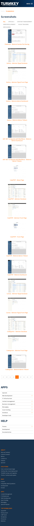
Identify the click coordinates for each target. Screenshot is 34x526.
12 (13, 377)
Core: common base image (8, 469)
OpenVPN (3, 510)
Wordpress (4, 517)
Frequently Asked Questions (8, 483)
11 (10, 377)
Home (3, 11)
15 (24, 377)
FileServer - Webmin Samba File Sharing (17, 44)
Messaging (7, 27)
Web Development (6, 498)
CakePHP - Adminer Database (17, 199)
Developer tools (6, 415)
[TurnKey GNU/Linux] (10, 5)
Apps (4, 387)
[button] (30, 3)
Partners (3, 460)
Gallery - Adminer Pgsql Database (17, 63)
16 (27, 377)
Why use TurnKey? (5, 452)
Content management (24, 21)
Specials (11, 21)
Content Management (6, 494)
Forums (4, 426)
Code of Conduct (5, 454)
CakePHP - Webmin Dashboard (17, 275)
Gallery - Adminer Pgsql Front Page (17, 82)
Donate (3, 487)
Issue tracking (23, 24)
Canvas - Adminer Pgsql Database (17, 294)
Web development (9, 24)
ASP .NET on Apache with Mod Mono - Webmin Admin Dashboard (17, 139)
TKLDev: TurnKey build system (8, 475)
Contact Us (4, 458)
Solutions (4, 466)
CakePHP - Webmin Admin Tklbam (17, 256)
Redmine (3, 521)
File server (3, 519)
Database (5, 412)
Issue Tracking (4, 500)
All (4, 21)
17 (31, 377)
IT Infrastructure (7, 398)
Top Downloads (6, 508)
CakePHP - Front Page (17, 237)
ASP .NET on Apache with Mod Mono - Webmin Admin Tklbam (17, 160)
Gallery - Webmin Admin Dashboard (17, 101)
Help (4, 421)
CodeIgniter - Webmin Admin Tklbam (17, 369)
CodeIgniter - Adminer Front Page (17, 350)
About (3, 450)
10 (6, 377)
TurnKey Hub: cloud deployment (9, 471)
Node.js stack (4, 513)
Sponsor (3, 462)
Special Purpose (5, 504)
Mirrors (2, 456)
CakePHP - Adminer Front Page (17, 218)
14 (20, 377)
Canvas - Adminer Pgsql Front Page (17, 312)
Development (6, 429)
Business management (8, 404)
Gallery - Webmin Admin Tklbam (17, 120)
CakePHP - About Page (17, 180)
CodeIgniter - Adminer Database (17, 331)
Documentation (6, 432)
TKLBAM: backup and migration (9, 473)
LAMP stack (4, 515)
